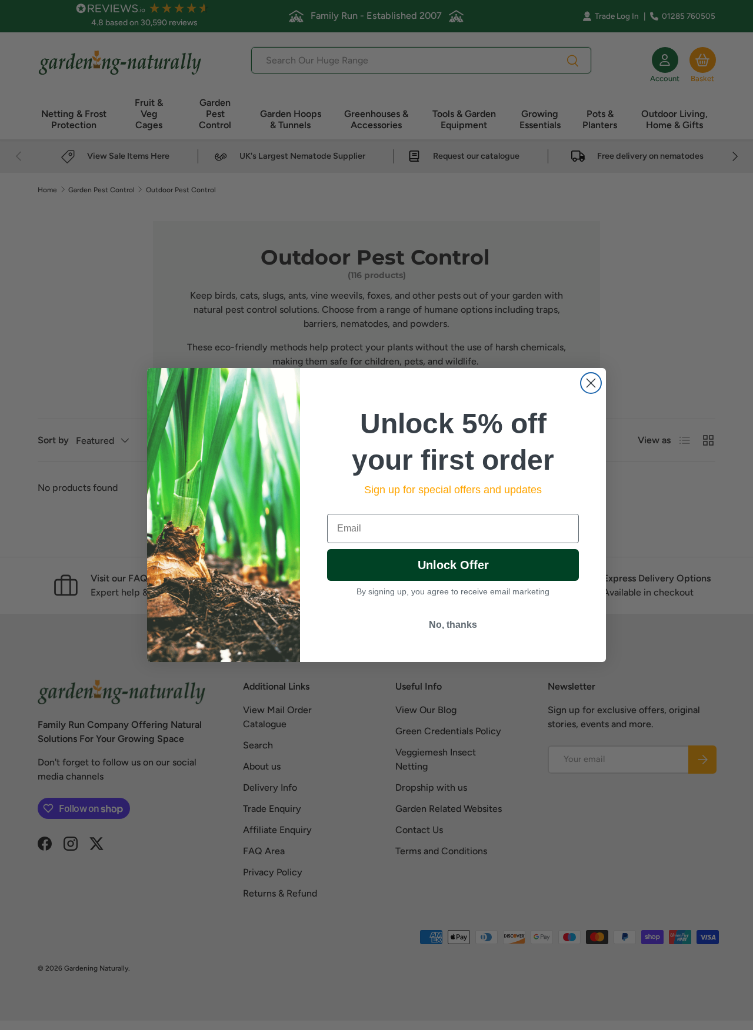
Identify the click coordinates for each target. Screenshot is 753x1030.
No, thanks (453, 625)
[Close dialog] (591, 383)
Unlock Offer (453, 565)
